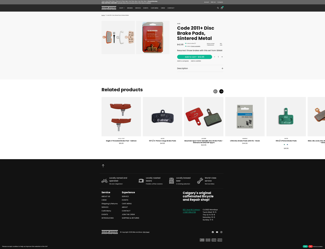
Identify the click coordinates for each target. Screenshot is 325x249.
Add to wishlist (196, 61)
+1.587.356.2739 (189, 212)
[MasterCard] (208, 240)
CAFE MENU (154, 8)
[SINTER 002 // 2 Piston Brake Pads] (286, 116)
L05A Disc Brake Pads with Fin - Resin (245, 141)
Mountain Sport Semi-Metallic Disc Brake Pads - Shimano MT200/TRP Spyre (203, 142)
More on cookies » (318, 246)
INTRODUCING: (108, 218)
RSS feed (146, 232)
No (311, 246)
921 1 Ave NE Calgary (191, 209)
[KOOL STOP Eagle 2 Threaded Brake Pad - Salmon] (121, 116)
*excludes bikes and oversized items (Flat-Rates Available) (126, 3)
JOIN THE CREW (128, 214)
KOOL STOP (121, 138)
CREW (163, 8)
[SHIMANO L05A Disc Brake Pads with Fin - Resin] (245, 116)
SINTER (162, 138)
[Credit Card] (202, 240)
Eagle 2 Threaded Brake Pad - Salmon (121, 141)
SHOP (121, 8)
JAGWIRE (203, 138)
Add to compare (183, 61)
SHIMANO (244, 138)
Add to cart (194, 57)
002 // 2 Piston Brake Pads (286, 141)
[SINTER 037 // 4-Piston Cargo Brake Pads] (162, 116)
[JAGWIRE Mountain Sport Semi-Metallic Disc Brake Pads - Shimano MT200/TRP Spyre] (203, 116)
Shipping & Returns (110, 203)
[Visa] (214, 240)
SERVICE (138, 8)
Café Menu (106, 211)
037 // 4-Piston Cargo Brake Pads (162, 141)
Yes (305, 246)
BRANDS (130, 8)
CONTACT (170, 8)
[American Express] (220, 240)
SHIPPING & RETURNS (130, 218)
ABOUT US (106, 196)
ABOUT (125, 207)
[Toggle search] (218, 8)
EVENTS (145, 8)
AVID (178, 24)
